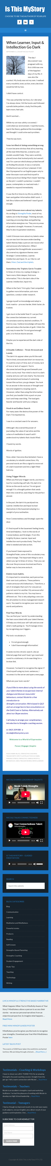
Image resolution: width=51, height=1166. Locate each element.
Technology (10, 977)
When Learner (37, 761)
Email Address (9, 1125)
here (11, 1037)
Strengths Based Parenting (16, 950)
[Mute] (37, 802)
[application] (25, 794)
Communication (12, 912)
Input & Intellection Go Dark (28, 756)
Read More (7, 1019)
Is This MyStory (26, 8)
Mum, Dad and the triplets (22, 262)
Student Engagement (14, 961)
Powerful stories (12, 928)
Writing (9, 983)
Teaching (9, 972)
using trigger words (23, 761)
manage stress (12, 758)
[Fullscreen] (41, 802)
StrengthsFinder (24, 213)
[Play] (9, 802)
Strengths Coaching (29, 754)
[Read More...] (41, 1052)
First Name (7, 1133)
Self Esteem (11, 945)
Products (9, 934)
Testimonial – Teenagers (16, 1102)
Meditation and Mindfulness (17, 923)
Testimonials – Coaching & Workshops (24, 1069)
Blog (18, 754)
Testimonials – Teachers (16, 1086)
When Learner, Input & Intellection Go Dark (25, 44)
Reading (9, 939)
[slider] (40, 864)
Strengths (22, 758)
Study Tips (10, 967)
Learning (9, 917)
